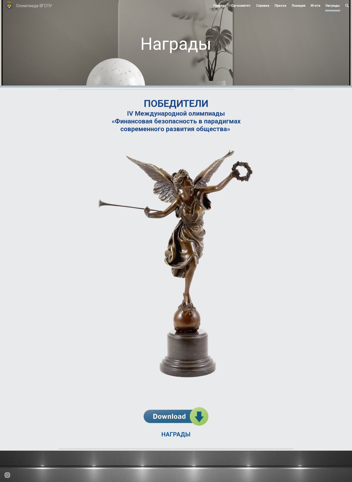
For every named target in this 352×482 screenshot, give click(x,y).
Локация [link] (298, 6)
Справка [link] (262, 6)
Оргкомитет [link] (241, 6)
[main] (176, 44)
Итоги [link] (315, 6)
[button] (347, 6)
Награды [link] (333, 6)
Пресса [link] (280, 6)
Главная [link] (219, 6)
